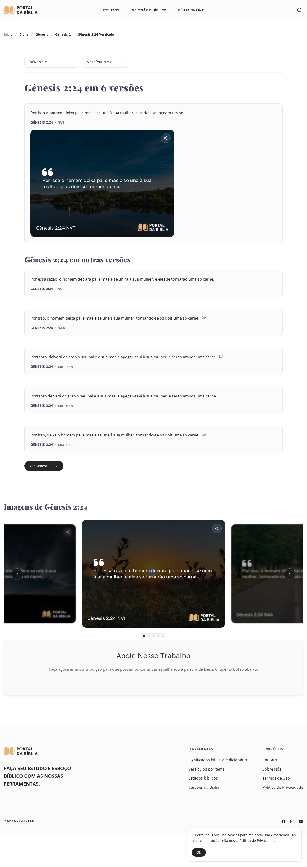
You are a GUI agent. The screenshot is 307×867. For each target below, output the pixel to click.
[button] (17, 574)
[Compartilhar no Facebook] (242, 243)
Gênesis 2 (63, 34)
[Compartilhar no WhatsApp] (255, 243)
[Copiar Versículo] (269, 243)
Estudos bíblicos (203, 778)
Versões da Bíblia (203, 787)
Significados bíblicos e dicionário (217, 760)
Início (8, 34)
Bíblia (24, 34)
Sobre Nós (271, 769)
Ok (198, 852)
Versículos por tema (206, 769)
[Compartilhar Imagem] (166, 138)
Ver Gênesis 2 (40, 466)
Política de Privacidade (282, 787)
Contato (269, 760)
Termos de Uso (276, 778)
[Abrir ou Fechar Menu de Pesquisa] (299, 10)
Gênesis (41, 34)
